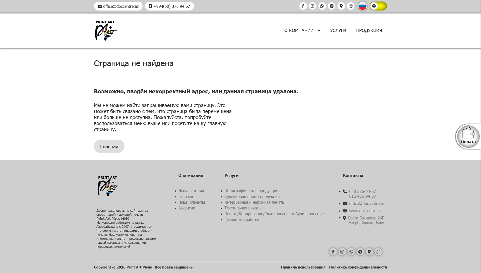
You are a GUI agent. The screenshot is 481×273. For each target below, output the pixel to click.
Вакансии (186, 207)
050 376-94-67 (362, 191)
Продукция (369, 30)
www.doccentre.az (364, 210)
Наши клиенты (191, 202)
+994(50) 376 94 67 (171, 6)
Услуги (338, 30)
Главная (109, 146)
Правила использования (304, 267)
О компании (299, 30)
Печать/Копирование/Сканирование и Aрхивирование (274, 213)
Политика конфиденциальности (358, 267)
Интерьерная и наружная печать (254, 202)
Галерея (185, 196)
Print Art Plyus (139, 267)
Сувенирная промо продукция (252, 196)
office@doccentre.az (120, 6)
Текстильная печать (242, 207)
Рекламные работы (241, 219)
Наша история (191, 190)
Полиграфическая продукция (251, 190)
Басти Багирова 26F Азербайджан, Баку (365, 220)
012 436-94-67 (362, 196)
